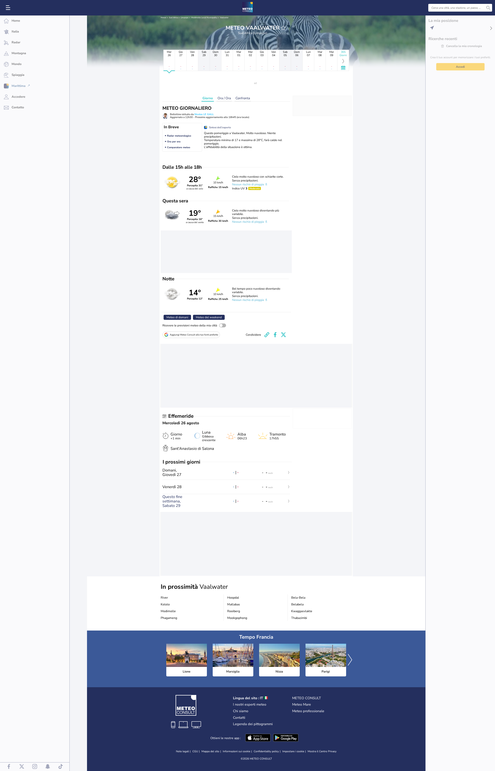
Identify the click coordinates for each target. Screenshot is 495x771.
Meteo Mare (301, 704)
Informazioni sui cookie (236, 751)
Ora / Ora (224, 98)
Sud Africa (173, 17)
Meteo (163, 17)
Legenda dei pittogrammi (253, 724)
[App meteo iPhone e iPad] (258, 738)
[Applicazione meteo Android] (285, 738)
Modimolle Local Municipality (204, 17)
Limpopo (185, 17)
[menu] (9, 8)
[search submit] (488, 8)
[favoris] (283, 28)
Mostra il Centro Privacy (322, 751)
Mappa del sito (210, 751)
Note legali (182, 751)
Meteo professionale (308, 711)
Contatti (239, 717)
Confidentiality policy (266, 751)
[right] (350, 660)
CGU (195, 751)
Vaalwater (224, 17)
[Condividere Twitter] (283, 334)
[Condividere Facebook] (275, 334)
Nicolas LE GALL (204, 114)
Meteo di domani (177, 317)
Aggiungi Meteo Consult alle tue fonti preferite (194, 334)
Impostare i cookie (293, 751)
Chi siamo (240, 711)
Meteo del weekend (209, 317)
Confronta (243, 98)
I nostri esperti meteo (249, 704)
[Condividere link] (266, 334)
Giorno (207, 98)
